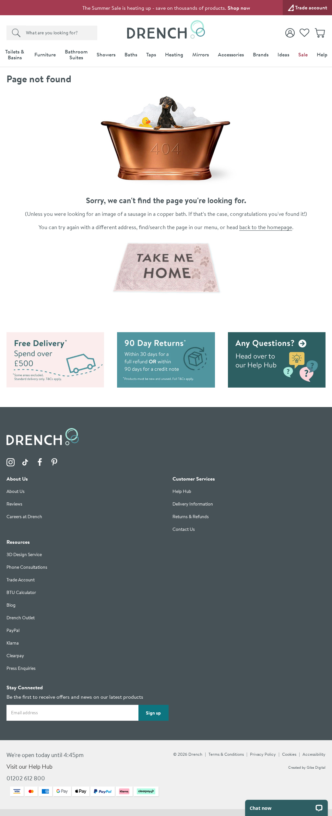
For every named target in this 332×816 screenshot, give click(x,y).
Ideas (283, 54)
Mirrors (200, 54)
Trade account (311, 7)
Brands (260, 54)
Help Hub (181, 491)
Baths (130, 54)
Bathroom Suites (76, 54)
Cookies (289, 754)
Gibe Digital (316, 767)
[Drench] (166, 268)
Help (322, 54)
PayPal (12, 630)
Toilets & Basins (14, 54)
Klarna (12, 643)
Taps (151, 54)
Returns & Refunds (190, 517)
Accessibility (314, 754)
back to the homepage (265, 227)
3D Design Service (24, 555)
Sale (303, 54)
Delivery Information (192, 504)
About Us (15, 491)
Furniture (45, 54)
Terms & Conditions (226, 754)
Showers (106, 54)
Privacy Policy (263, 754)
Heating (174, 54)
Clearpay (15, 656)
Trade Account (20, 580)
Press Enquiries (21, 668)
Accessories (231, 54)
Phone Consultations (26, 567)
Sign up (153, 713)
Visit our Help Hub (29, 767)
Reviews (14, 504)
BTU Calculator (21, 592)
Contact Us (183, 529)
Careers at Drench (24, 517)
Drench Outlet (20, 618)
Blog (11, 605)
